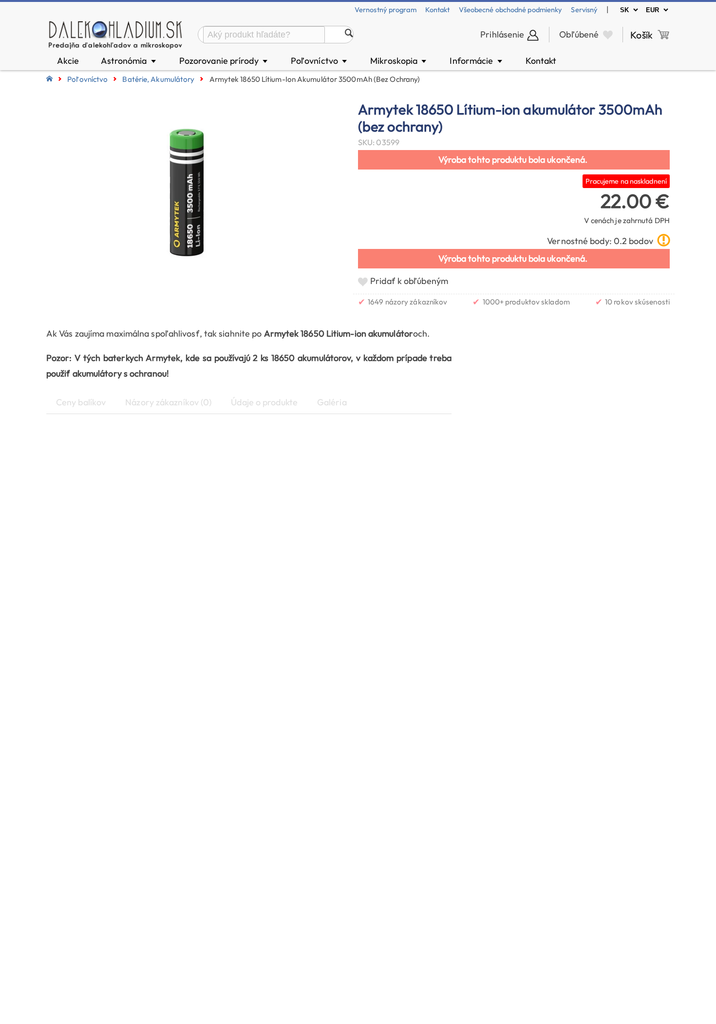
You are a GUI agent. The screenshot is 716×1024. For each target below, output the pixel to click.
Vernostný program (385, 9)
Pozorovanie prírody (224, 60)
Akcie (68, 60)
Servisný (584, 9)
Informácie (476, 60)
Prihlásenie (502, 34)
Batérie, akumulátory (158, 79)
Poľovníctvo (319, 60)
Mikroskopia (399, 60)
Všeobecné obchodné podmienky (511, 9)
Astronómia (129, 60)
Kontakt (437, 9)
